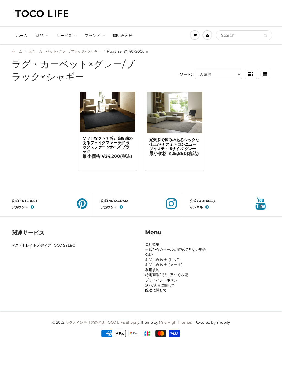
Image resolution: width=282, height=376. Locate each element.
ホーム (22, 35)
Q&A (149, 254)
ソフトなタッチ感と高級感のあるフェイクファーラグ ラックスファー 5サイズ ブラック (108, 145)
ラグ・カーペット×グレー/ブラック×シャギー (64, 51)
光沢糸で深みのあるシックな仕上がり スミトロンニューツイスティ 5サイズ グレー (174, 144)
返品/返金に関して (160, 285)
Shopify (132, 322)
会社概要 (152, 244)
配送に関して (156, 290)
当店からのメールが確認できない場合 (175, 249)
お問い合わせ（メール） (165, 264)
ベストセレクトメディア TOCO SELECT (44, 245)
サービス (64, 35)
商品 (40, 35)
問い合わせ (122, 35)
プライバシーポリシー (163, 280)
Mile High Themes (175, 322)
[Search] (265, 35)
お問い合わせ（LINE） (164, 259)
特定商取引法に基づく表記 (166, 275)
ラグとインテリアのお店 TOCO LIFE (95, 322)
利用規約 (152, 270)
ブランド (92, 35)
